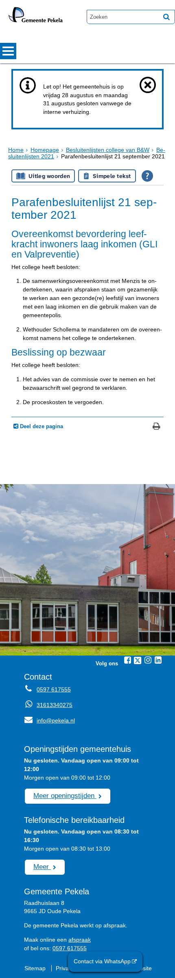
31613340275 (54, 705)
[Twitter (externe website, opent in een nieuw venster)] (137, 660)
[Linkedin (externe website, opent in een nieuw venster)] (157, 660)
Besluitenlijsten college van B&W (107, 150)
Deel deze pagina (40, 426)
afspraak (79, 939)
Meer (42, 866)
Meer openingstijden (64, 795)
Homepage (45, 150)
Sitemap (35, 968)
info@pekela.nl (49, 720)
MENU (8, 51)
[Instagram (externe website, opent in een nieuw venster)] (147, 660)
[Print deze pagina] (156, 427)
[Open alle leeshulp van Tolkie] (147, 176)
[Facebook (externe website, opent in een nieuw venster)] (127, 660)
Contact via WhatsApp (102, 961)
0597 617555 (54, 689)
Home (16, 150)
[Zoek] (166, 16)
